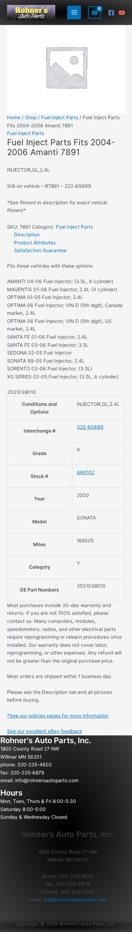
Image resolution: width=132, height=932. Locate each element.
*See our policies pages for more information (57, 716)
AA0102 (85, 472)
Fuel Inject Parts (59, 117)
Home (13, 117)
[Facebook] (111, 12)
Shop (31, 117)
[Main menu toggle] (74, 12)
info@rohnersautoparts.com (46, 780)
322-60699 (90, 427)
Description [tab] (27, 234)
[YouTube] (122, 12)
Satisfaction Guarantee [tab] (40, 250)
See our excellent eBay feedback (44, 731)
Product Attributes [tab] (35, 242)
